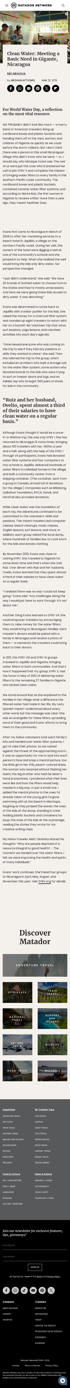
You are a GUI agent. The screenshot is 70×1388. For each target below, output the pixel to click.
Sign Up (56, 709)
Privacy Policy (56, 718)
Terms (40, 718)
